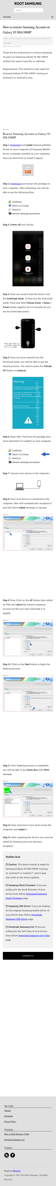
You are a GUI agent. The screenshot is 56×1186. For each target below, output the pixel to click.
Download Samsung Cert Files (34, 935)
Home (6, 38)
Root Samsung (28, 3)
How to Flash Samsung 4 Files (16, 1134)
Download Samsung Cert (14, 1139)
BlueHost (17, 1170)
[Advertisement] (28, 103)
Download (15, 145)
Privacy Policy (10, 1121)
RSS (6, 1155)
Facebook (12, 1155)
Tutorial (6, 16)
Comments (28, 956)
